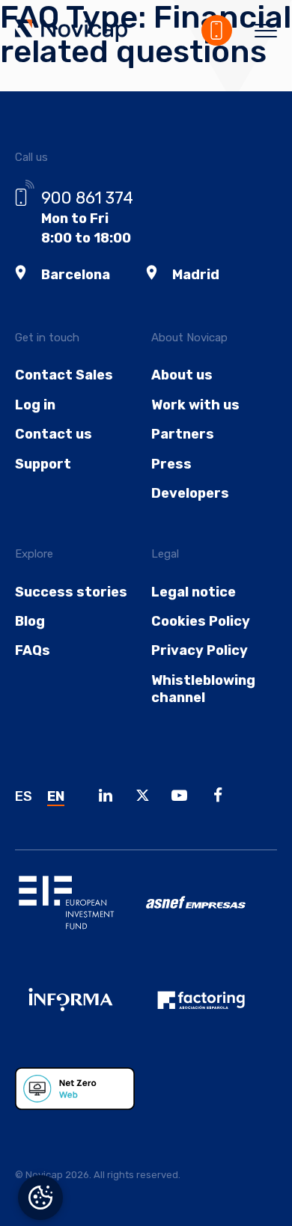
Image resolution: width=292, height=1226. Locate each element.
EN (55, 796)
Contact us (53, 434)
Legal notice (193, 592)
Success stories (71, 592)
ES (23, 796)
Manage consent (40, 1197)
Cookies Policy (200, 621)
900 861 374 (87, 198)
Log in (35, 405)
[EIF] (80, 914)
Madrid (195, 274)
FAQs (32, 650)
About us (182, 375)
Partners (182, 434)
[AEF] (211, 1011)
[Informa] (80, 1011)
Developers (190, 493)
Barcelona (75, 274)
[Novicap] (71, 32)
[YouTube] (183, 797)
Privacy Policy (199, 650)
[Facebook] (222, 797)
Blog (30, 621)
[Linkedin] (109, 797)
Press (171, 464)
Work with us (195, 405)
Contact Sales (64, 375)
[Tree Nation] (80, 1100)
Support (43, 464)
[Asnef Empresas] (211, 913)
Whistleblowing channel (203, 689)
